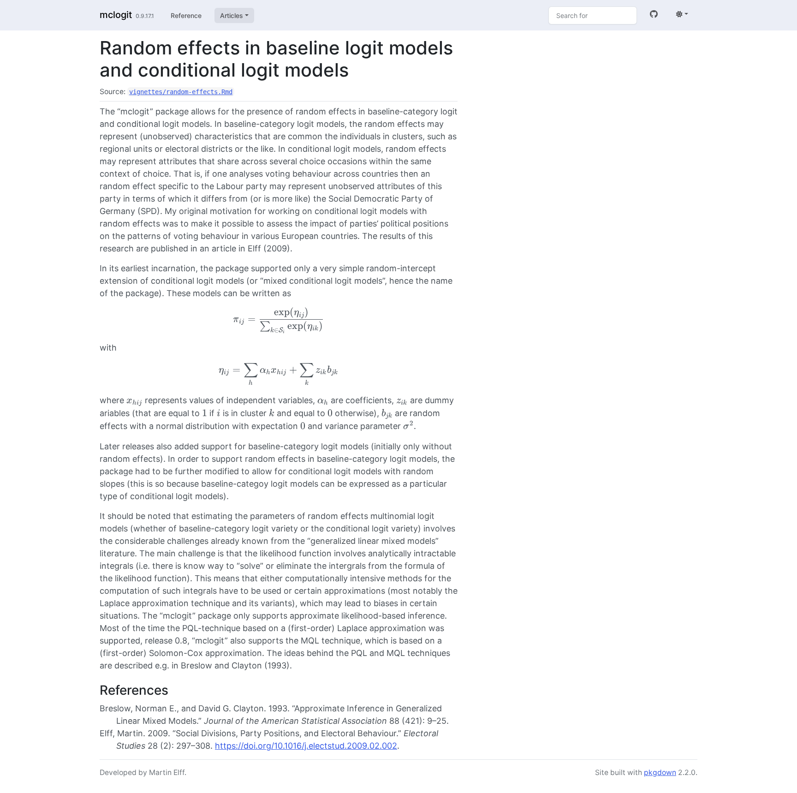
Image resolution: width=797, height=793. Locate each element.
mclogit (116, 14)
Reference (186, 15)
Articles (231, 15)
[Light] (682, 14)
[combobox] (592, 15)
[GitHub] (653, 14)
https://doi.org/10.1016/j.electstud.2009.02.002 (306, 746)
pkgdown (660, 772)
